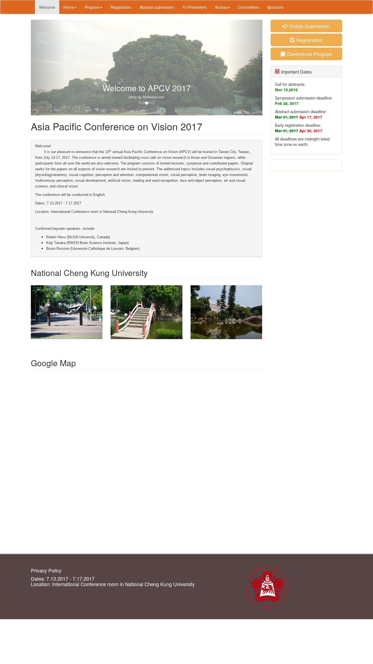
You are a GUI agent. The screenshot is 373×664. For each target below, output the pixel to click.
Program (92, 7)
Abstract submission (157, 7)
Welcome (47, 7)
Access (221, 7)
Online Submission (309, 26)
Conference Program (308, 53)
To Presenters (194, 7)
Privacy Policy (46, 570)
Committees (248, 7)
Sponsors (275, 7)
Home (68, 7)
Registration (121, 7)
